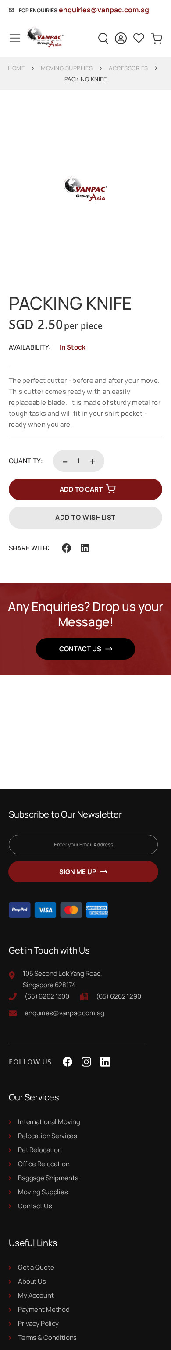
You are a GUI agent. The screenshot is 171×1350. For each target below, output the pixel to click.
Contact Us (35, 1206)
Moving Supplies (43, 1191)
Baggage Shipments (48, 1177)
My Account (36, 1295)
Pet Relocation (40, 1149)
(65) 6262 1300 (47, 996)
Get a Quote (36, 1267)
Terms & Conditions (47, 1337)
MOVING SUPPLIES (67, 68)
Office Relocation (43, 1163)
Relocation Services (47, 1135)
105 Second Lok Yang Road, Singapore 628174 (62, 979)
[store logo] (40, 38)
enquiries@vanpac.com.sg (104, 9)
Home (16, 68)
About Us (32, 1281)
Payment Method (44, 1309)
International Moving (49, 1121)
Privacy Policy (38, 1323)
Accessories (128, 68)
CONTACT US (80, 649)
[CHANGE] (121, 38)
